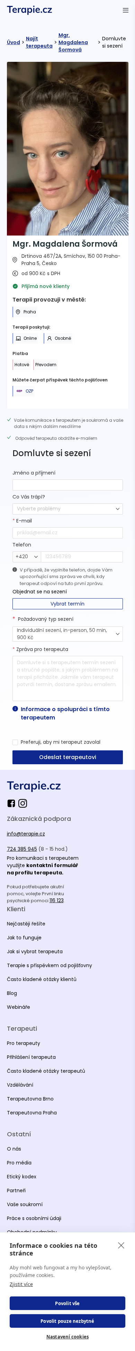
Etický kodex (21, 1176)
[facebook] (12, 803)
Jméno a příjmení (33, 472)
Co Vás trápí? (28, 496)
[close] (121, 1245)
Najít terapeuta (39, 42)
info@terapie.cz (26, 833)
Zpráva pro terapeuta (40, 649)
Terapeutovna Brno (30, 1098)
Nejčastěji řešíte (26, 923)
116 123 (57, 900)
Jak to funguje (24, 937)
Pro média (19, 1162)
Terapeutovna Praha (32, 1112)
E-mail (22, 520)
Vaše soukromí (25, 1204)
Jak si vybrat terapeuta (35, 951)
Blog (12, 993)
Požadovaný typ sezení (45, 619)
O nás (14, 1148)
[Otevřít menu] (125, 10)
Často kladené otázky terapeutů (46, 1071)
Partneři (16, 1190)
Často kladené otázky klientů (41, 979)
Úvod (13, 42)
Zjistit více (21, 1284)
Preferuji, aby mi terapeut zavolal (60, 742)
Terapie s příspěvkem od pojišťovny (49, 965)
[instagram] (22, 803)
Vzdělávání (20, 1084)
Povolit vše (67, 1303)
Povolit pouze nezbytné (67, 1321)
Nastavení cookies (67, 1337)
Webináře (18, 1007)
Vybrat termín (67, 603)
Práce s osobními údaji (34, 1218)
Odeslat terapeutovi (67, 757)
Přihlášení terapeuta (31, 1057)
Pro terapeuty (23, 1043)
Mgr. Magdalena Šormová (73, 42)
